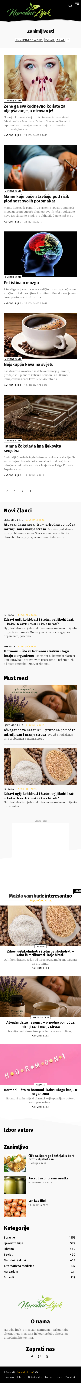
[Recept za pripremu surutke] (15, 1185)
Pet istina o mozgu (21, 282)
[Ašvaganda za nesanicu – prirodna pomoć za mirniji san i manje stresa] (40, 703)
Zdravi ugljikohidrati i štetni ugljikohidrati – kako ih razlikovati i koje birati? (40, 953)
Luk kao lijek (37, 1201)
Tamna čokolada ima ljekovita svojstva (32, 448)
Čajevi (60, 40)
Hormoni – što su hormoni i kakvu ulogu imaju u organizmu (40, 1092)
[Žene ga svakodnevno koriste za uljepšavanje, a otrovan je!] (40, 78)
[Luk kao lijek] (15, 1208)
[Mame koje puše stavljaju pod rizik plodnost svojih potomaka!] (40, 168)
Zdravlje (9, 646)
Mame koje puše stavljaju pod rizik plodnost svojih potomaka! (36, 199)
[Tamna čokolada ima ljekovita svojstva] (40, 418)
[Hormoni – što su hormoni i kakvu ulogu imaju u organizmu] (40, 1064)
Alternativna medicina (29, 40)
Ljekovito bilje (13, 520)
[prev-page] (7, 491)
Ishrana (9, 615)
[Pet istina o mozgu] (40, 254)
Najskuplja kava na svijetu (29, 364)
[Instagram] (39, 1356)
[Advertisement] (40, 572)
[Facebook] (32, 1356)
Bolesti (49, 40)
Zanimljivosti (13, 101)
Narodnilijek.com (25, 1372)
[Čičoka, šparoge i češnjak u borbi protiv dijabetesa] (15, 1163)
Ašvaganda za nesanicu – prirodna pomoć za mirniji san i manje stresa (40, 1024)
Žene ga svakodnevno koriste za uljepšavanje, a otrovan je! (35, 108)
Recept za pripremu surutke (48, 1178)
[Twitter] (47, 1356)
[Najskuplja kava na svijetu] (40, 336)
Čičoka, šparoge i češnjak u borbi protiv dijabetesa (52, 1157)
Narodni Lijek (12, 135)
